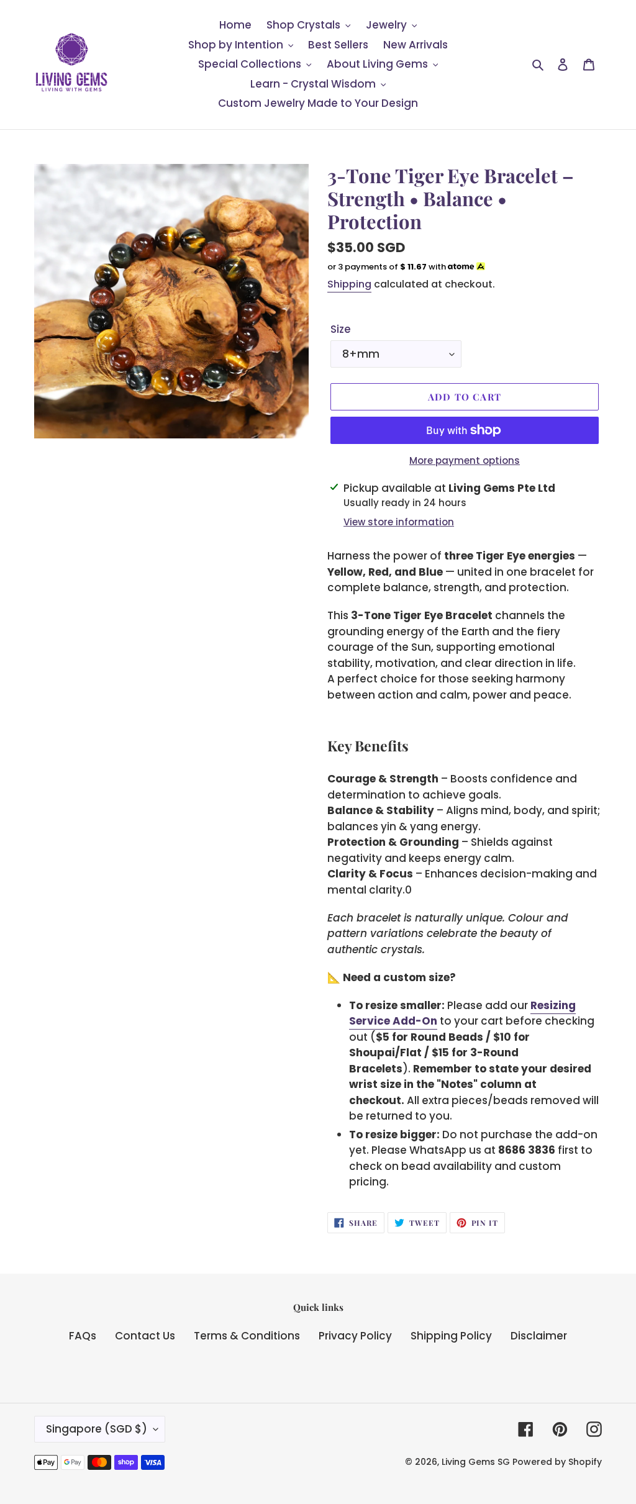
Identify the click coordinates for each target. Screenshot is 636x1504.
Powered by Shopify (557, 1462)
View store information (398, 521)
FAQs (82, 1335)
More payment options (464, 460)
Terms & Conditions (247, 1335)
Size (340, 329)
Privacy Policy (355, 1335)
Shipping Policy (451, 1335)
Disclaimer (539, 1335)
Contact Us (145, 1335)
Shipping (349, 284)
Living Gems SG (476, 1462)
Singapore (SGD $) (96, 1428)
